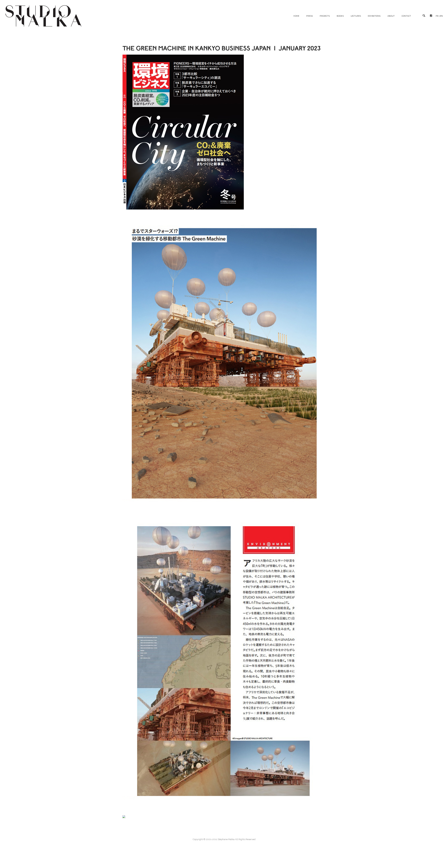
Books (340, 16)
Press (309, 16)
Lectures (356, 16)
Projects (325, 16)
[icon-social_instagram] (432, 15)
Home (296, 16)
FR (437, 16)
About (391, 16)
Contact (406, 16)
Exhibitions (374, 16)
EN (441, 16)
